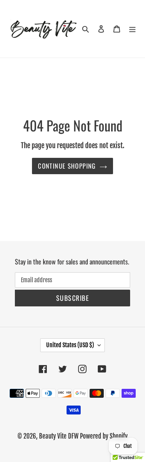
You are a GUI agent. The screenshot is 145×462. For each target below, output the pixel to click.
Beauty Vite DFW (58, 436)
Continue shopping (67, 165)
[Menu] (132, 28)
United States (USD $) (70, 345)
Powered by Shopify (104, 436)
